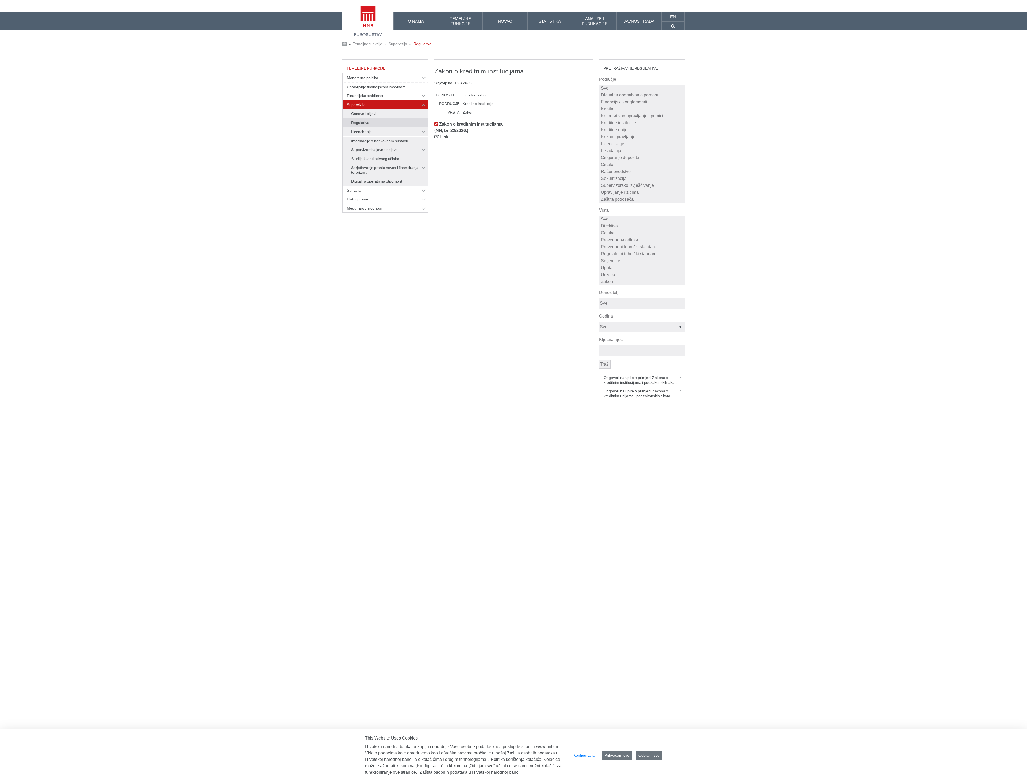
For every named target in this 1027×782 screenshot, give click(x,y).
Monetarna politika (362, 78)
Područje (607, 79)
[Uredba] (642, 274)
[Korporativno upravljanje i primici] (642, 116)
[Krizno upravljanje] (642, 136)
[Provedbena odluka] (642, 240)
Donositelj (608, 292)
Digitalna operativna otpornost (376, 181)
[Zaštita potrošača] (642, 199)
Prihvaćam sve (616, 755)
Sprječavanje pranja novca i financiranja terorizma (385, 170)
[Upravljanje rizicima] (642, 192)
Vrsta (604, 210)
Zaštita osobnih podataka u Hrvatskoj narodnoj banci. (470, 772)
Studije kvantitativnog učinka (375, 159)
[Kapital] (642, 109)
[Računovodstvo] (642, 171)
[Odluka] (642, 233)
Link (444, 137)
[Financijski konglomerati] (642, 102)
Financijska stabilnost (365, 96)
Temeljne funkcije (367, 44)
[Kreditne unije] (642, 129)
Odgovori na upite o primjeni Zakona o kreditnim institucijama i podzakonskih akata (641, 380)
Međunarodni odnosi (364, 208)
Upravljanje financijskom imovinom (376, 87)
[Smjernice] (642, 260)
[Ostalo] (642, 164)
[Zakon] (642, 281)
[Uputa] (642, 267)
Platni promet (358, 199)
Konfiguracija (584, 755)
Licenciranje (361, 132)
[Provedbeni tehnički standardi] (642, 246)
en (673, 16)
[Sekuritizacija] (642, 178)
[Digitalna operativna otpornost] (642, 95)
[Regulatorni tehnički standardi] (642, 253)
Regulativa (422, 44)
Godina (606, 316)
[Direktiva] (642, 226)
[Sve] (642, 88)
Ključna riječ (611, 339)
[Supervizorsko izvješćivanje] (642, 185)
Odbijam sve (649, 755)
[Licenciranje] (642, 143)
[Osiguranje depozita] (642, 157)
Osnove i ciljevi (363, 113)
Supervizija (398, 44)
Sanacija (354, 190)
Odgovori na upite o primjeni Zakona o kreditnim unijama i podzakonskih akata (637, 393)
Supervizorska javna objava (374, 150)
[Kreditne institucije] (642, 122)
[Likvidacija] (642, 150)
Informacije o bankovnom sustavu (379, 141)
